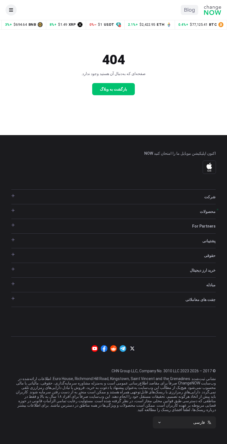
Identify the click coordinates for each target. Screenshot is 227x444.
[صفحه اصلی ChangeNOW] (212, 10)
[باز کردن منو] (11, 10)
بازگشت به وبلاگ (113, 89)
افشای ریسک (171, 409)
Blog (189, 10)
